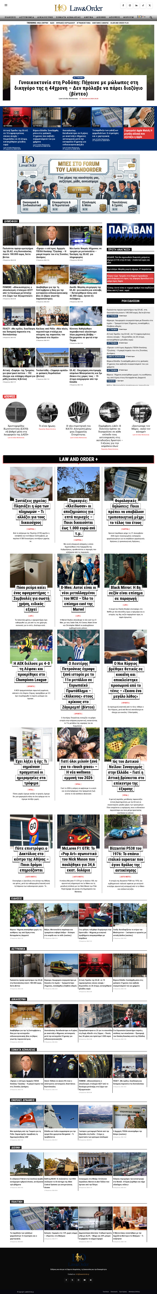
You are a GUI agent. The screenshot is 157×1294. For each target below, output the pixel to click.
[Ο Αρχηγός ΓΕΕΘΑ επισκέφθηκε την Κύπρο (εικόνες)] (130, 1116)
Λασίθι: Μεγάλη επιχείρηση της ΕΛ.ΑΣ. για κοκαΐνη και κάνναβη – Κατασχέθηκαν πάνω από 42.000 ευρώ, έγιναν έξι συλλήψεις (85, 293)
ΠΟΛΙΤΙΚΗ (96, 126)
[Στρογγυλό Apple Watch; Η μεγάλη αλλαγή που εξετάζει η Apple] (139, 117)
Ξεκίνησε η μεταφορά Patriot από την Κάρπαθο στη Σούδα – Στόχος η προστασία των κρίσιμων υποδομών (94, 1134)
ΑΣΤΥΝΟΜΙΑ (78, 78)
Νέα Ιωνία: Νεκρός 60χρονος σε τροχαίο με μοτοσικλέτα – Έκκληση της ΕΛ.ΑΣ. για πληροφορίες (86, 253)
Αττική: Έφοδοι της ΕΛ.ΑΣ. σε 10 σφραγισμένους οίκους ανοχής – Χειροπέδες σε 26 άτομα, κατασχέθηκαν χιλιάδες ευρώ (16, 137)
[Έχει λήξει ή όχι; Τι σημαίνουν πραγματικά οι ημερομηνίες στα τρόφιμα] (31, 744)
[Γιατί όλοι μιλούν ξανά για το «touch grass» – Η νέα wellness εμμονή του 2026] (78, 744)
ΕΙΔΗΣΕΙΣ (111, 381)
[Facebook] (123, 5)
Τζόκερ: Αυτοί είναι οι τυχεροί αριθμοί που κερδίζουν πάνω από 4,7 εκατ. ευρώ (130, 289)
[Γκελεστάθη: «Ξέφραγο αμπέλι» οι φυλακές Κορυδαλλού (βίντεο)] (52, 357)
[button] (151, 17)
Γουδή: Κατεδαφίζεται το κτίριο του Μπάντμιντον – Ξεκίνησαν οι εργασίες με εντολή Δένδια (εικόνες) (129, 932)
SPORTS (31, 686)
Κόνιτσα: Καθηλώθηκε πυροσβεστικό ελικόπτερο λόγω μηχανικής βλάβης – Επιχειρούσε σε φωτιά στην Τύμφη (84, 334)
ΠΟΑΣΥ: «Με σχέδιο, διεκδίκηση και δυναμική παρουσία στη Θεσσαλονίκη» (19, 331)
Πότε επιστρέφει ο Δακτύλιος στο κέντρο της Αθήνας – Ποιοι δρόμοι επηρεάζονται (31, 859)
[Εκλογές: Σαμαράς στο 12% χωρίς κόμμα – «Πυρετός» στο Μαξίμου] (61, 1218)
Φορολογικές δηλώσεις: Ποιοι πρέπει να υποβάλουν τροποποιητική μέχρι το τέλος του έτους (126, 511)
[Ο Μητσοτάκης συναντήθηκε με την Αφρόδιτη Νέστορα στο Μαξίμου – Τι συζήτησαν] (130, 1218)
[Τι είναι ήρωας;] (47, 412)
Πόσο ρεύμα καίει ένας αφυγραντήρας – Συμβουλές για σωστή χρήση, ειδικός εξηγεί (31, 598)
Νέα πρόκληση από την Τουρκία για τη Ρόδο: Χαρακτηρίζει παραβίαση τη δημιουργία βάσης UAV (25, 1134)
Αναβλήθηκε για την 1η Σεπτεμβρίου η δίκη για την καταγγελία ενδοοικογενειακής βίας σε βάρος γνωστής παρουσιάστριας (52, 293)
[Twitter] (72, 1280)
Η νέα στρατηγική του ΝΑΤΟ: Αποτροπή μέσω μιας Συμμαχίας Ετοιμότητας (78, 430)
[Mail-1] (90, 1280)
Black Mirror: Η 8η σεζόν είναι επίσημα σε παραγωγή (126, 593)
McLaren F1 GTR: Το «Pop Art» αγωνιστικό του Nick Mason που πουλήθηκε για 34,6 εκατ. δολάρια (79, 859)
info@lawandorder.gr (82, 1274)
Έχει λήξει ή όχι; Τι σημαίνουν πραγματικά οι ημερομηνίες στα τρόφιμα (31, 772)
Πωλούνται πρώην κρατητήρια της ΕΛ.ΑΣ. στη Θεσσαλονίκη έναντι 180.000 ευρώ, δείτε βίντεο (18, 253)
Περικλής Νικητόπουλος (47, 429)
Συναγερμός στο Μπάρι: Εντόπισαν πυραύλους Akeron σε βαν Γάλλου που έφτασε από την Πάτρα (94, 1182)
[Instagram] (130, 5)
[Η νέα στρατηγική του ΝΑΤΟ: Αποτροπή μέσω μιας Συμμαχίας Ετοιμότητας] (78, 412)
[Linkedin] (136, 5)
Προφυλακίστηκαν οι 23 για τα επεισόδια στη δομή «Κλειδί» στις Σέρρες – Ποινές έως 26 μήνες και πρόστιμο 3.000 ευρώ (95, 1033)
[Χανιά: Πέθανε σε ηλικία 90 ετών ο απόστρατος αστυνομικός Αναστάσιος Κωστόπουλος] (61, 1066)
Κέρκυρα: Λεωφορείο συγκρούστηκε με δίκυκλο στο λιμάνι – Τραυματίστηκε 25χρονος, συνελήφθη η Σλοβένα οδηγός (130, 323)
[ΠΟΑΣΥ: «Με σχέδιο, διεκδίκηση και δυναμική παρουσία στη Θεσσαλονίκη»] (19, 316)
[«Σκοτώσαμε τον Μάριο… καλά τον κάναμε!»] (141, 412)
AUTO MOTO (31, 877)
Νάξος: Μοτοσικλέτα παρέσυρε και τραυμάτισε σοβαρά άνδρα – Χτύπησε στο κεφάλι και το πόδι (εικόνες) (59, 932)
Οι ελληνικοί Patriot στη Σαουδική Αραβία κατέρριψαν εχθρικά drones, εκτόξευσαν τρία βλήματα (26, 1182)
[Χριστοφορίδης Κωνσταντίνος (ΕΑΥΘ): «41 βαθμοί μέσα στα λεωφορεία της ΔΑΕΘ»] (16, 412)
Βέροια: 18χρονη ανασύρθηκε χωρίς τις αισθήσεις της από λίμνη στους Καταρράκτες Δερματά (26, 932)
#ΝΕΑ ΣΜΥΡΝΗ (42, 23)
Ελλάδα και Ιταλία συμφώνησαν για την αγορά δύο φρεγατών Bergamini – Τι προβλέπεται (60, 1134)
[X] (150, 5)
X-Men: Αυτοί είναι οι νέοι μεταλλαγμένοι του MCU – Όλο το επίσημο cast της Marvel (78, 598)
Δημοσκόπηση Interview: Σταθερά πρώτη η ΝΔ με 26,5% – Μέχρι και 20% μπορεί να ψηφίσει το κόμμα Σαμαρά (95, 1236)
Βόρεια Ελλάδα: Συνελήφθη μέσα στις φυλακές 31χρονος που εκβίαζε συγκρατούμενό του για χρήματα (45, 136)
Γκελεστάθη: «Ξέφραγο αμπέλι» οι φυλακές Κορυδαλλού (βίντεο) (52, 373)
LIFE (125, 126)
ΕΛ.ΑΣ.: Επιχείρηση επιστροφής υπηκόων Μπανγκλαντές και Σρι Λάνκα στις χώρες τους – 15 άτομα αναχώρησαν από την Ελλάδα (86, 376)
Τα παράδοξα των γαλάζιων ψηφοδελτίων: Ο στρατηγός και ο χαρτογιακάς (105, 133)
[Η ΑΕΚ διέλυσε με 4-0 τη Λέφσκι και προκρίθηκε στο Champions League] (31, 647)
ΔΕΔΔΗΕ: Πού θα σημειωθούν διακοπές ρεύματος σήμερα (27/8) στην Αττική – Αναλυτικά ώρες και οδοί (128, 260)
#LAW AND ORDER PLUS (119, 23)
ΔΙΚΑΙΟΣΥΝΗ (67, 126)
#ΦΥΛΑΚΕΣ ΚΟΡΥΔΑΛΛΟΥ (65, 23)
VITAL (31, 790)
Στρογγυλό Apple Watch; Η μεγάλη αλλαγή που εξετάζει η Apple (138, 133)
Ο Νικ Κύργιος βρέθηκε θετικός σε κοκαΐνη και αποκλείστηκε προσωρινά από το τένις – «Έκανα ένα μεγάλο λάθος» (126, 680)
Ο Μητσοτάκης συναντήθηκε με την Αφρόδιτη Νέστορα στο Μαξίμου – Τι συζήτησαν (128, 1236)
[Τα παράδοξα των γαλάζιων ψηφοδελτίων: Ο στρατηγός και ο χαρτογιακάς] (107, 117)
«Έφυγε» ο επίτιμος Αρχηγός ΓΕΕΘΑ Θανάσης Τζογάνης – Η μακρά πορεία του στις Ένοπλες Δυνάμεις (52, 253)
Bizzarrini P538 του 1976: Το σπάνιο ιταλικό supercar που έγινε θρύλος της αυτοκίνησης (125, 859)
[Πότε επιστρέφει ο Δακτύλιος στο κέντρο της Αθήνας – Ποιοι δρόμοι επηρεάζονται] (31, 831)
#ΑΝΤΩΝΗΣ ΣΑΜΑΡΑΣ (100, 23)
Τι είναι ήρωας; (47, 425)
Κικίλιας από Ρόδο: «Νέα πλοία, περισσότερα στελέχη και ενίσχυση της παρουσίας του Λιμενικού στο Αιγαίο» (52, 333)
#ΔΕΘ (52, 23)
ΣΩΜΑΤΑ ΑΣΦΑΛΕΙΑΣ (115, 357)
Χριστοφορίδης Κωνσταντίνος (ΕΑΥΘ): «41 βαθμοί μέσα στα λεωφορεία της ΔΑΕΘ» (16, 430)
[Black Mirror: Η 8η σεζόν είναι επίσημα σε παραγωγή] (125, 571)
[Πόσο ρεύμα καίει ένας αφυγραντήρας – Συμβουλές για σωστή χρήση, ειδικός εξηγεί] (31, 571)
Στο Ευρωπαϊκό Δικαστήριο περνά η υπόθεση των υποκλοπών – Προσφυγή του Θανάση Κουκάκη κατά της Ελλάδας (129, 1033)
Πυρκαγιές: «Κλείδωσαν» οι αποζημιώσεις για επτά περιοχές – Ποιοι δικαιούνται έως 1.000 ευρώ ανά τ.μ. (78, 517)
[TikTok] (143, 5)
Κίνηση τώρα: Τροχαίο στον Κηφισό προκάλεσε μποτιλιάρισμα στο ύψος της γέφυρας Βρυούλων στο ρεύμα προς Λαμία (130, 278)
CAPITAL (31, 529)
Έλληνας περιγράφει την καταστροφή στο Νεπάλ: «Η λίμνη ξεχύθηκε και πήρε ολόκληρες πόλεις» (129, 1182)
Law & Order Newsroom (11, 148)
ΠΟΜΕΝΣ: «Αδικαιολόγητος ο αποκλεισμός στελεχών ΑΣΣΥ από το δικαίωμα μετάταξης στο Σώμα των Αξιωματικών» (18, 291)
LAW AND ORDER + (78, 459)
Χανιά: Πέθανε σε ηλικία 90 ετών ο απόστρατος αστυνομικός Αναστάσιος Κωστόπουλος (59, 1084)
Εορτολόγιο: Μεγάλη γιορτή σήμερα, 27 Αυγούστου (129, 269)
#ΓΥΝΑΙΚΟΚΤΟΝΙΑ (83, 23)
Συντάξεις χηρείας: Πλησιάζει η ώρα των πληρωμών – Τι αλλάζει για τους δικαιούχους (31, 511)
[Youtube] (84, 1280)
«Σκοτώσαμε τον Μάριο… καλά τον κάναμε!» (140, 428)
